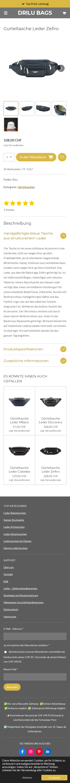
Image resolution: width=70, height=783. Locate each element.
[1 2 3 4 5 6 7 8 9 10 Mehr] (9, 157)
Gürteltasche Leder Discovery (50, 420)
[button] (11, 108)
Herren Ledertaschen (16, 548)
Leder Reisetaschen (15, 512)
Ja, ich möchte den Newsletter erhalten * (27, 645)
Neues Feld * (11, 669)
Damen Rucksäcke (14, 519)
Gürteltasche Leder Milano (19, 420)
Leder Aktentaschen (15, 534)
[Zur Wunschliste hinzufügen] (62, 157)
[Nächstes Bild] (61, 68)
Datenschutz (11, 609)
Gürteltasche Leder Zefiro (50, 469)
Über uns (9, 567)
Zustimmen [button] (54, 777)
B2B (6, 581)
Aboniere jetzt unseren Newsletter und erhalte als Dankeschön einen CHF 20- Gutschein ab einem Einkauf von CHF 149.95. (35, 656)
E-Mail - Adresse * (14, 628)
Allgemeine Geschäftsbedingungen (24, 602)
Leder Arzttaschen (14, 526)
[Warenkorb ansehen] (64, 12)
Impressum (10, 616)
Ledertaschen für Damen (17, 541)
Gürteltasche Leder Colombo (19, 469)
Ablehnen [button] (27, 777)
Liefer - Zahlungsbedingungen (20, 588)
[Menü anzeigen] (6, 12)
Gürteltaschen (26, 187)
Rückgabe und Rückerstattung (21, 595)
